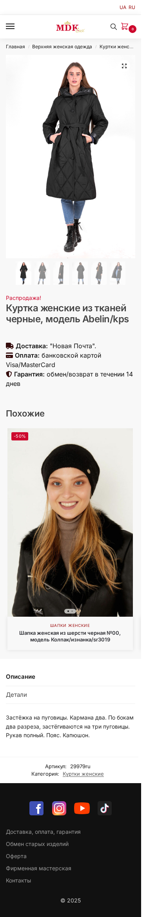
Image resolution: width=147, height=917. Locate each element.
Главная (15, 46)
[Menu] (17, 27)
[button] (126, 27)
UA (123, 7)
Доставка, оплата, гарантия (43, 831)
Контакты (18, 880)
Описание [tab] (20, 676)
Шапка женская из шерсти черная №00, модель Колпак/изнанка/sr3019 (70, 636)
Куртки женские (119, 46)
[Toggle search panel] (114, 26)
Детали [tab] (16, 694)
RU (132, 7)
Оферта (16, 856)
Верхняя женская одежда (62, 46)
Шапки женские (70, 625)
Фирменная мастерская (38, 868)
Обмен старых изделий (37, 843)
